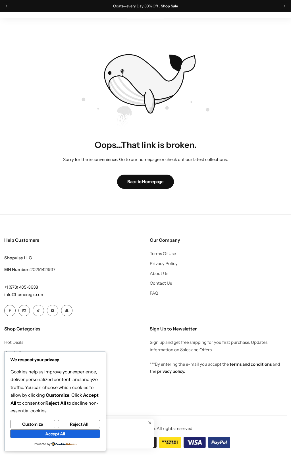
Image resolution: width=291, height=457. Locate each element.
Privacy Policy (164, 263)
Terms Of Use (163, 253)
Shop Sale (169, 6)
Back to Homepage (145, 181)
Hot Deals (13, 342)
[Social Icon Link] (10, 310)
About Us (159, 273)
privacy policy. (171, 371)
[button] (6, 6)
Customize (32, 424)
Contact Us (161, 283)
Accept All (55, 434)
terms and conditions (251, 364)
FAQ (154, 293)
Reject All (79, 424)
